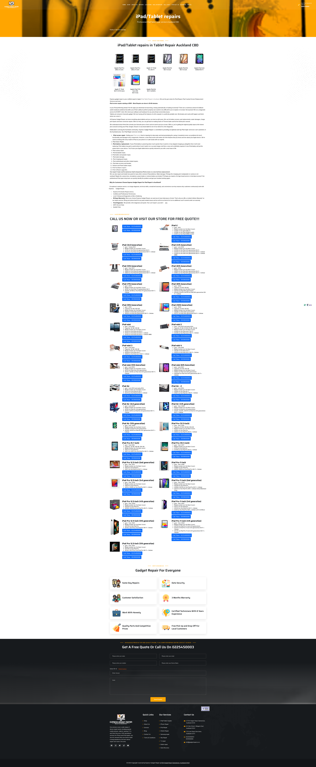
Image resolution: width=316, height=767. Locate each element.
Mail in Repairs (157, 5)
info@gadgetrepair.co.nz (193, 742)
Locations (148, 5)
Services (146, 727)
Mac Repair (163, 738)
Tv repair (163, 741)
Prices (189, 5)
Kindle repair (164, 744)
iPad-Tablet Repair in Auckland (150, 99)
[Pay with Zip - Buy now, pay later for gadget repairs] (310, 305)
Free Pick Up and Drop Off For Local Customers (185, 627)
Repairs (141, 5)
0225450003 (305, 6)
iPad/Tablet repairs (166, 721)
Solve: (118, 669)
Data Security (178, 582)
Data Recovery (164, 748)
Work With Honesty (131, 612)
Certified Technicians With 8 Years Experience (188, 612)
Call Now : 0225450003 (132, 226)
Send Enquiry (158, 699)
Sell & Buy (167, 5)
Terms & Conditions (149, 738)
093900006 (189, 739)
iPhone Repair (164, 724)
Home (124, 5)
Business (183, 5)
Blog (145, 731)
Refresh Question (122, 669)
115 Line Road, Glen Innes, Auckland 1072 (194, 732)
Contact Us (175, 5)
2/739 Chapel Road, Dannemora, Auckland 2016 (195, 722)
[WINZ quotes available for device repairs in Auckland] (307, 305)
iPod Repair (163, 727)
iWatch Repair (164, 731)
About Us (135, 5)
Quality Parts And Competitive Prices (136, 627)
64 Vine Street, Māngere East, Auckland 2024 (195, 727)
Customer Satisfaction (132, 597)
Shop (128, 5)
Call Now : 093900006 (131, 230)
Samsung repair (164, 734)
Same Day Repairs (130, 582)
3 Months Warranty (181, 597)
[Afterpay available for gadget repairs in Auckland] (305, 305)
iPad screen (136, 135)
